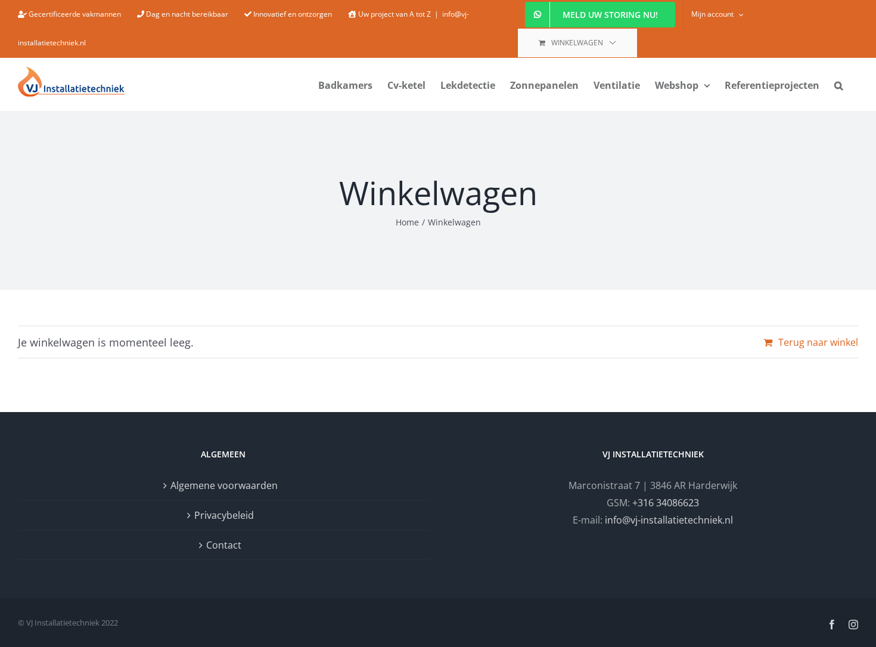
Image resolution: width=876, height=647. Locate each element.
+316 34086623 (665, 502)
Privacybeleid (224, 515)
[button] (838, 84)
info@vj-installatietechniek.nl (669, 520)
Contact (223, 545)
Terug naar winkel (818, 342)
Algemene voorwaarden (224, 485)
